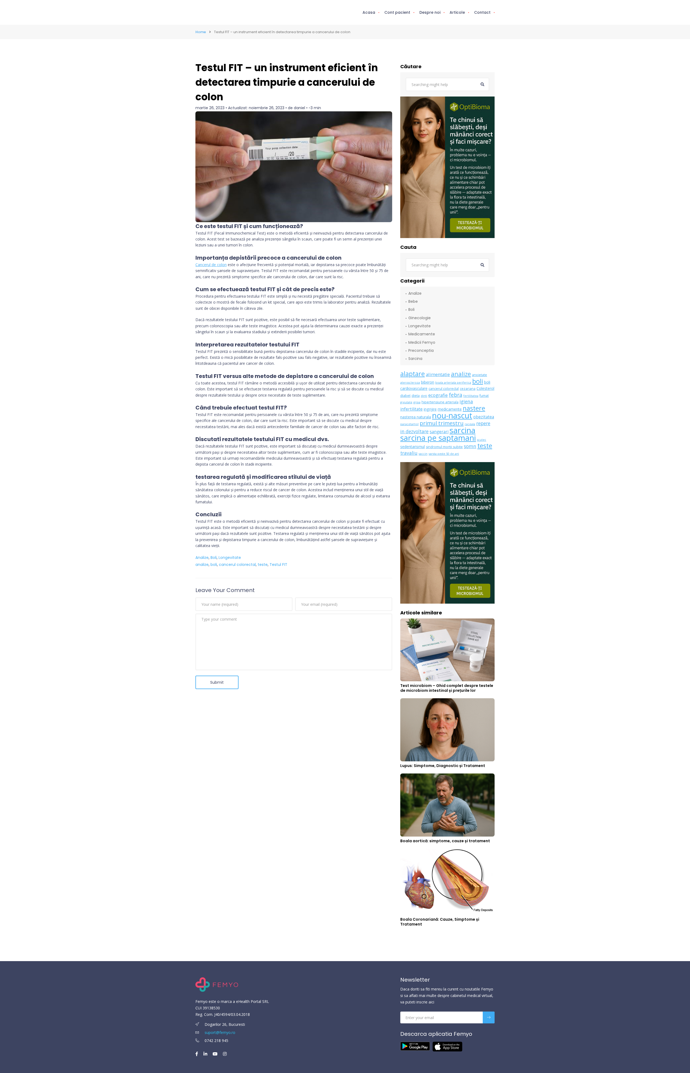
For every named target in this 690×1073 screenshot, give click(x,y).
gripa (416, 402)
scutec (481, 440)
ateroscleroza (410, 382)
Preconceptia (421, 350)
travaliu (409, 453)
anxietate (479, 375)
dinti (424, 396)
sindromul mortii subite (444, 447)
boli (214, 564)
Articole (457, 12)
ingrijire (430, 409)
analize (202, 564)
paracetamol (409, 424)
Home (200, 32)
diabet (405, 395)
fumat (484, 395)
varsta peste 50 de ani (444, 454)
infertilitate (411, 409)
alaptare (412, 373)
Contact (482, 12)
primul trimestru (442, 423)
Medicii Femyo (421, 342)
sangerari (439, 432)
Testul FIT (278, 564)
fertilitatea (470, 396)
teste (263, 564)
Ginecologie (419, 318)
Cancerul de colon (211, 264)
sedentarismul (412, 446)
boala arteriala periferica (453, 382)
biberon (427, 382)
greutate (406, 402)
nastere (474, 408)
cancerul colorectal (237, 564)
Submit (217, 682)
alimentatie (438, 374)
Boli (214, 557)
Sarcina (415, 358)
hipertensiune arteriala (440, 402)
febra (455, 394)
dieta (416, 395)
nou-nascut (452, 415)
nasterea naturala (415, 416)
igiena (466, 401)
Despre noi (429, 12)
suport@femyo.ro (220, 1032)
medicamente (450, 409)
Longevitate (230, 557)
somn (470, 446)
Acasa (369, 12)
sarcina (462, 430)
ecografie (438, 395)
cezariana (467, 388)
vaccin (423, 454)
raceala (470, 424)
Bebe (413, 301)
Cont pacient (397, 12)
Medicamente (421, 334)
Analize (202, 557)
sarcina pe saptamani (438, 437)
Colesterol (485, 388)
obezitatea (483, 417)
